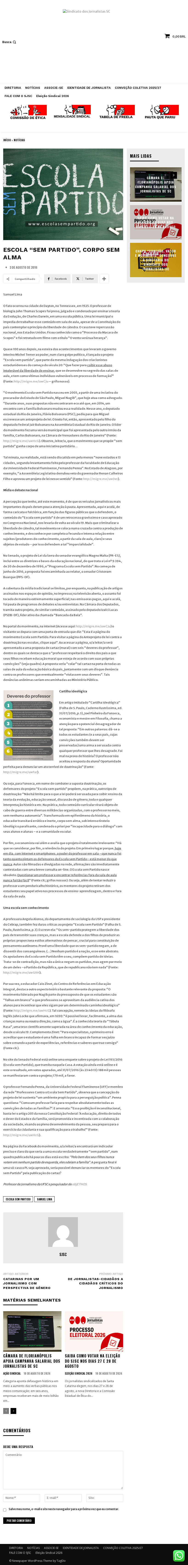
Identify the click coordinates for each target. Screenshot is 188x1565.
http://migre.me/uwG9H (21, 973)
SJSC (63, 1254)
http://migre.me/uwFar (20, 772)
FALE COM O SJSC (20, 1553)
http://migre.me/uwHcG (21, 441)
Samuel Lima (44, 1199)
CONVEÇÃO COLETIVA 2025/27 (123, 1548)
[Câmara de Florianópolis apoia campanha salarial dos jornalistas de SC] (32, 1331)
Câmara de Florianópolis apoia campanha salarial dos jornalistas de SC (31, 1361)
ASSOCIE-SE (51, 1548)
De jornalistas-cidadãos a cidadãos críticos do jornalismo (95, 1283)
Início (7, 140)
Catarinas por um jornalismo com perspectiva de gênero (27, 1283)
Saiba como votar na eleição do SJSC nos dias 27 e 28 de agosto (92, 1361)
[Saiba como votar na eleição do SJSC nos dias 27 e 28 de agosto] (94, 1331)
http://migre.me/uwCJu (31, 381)
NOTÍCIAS (19, 140)
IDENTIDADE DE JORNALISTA (81, 1548)
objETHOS (79, 1184)
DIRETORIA (16, 1548)
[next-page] (13, 1411)
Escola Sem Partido (18, 1199)
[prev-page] (6, 1411)
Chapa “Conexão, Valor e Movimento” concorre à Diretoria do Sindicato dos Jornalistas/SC (156, 260)
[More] (104, 278)
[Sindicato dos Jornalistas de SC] (94, 44)
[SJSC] (63, 1232)
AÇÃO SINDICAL (12, 1373)
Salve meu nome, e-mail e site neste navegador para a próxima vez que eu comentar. (64, 1509)
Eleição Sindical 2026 (78, 1373)
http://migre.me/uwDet (100, 479)
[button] (9, 42)
